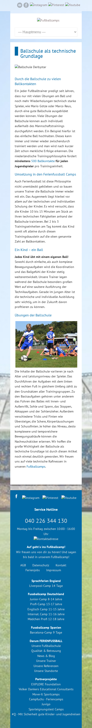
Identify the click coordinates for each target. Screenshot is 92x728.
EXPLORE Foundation (46, 684)
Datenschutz (40, 565)
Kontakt (61, 565)
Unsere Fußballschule (46, 646)
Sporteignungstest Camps (46, 709)
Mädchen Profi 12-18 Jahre (46, 619)
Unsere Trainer (46, 661)
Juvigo (46, 704)
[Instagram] (38, 4)
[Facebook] (26, 5)
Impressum (53, 570)
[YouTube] (72, 4)
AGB (23, 565)
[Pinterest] (56, 4)
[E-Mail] (19, 5)
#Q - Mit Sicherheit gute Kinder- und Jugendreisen (46, 714)
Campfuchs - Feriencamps (46, 699)
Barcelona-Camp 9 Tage (46, 632)
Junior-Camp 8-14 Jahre (46, 599)
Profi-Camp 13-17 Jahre (46, 604)
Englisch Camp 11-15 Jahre (46, 609)
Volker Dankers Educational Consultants (46, 689)
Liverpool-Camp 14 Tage (46, 586)
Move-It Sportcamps (46, 694)
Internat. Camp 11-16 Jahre (46, 614)
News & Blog (46, 656)
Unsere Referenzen (46, 666)
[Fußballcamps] (48, 20)
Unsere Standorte (46, 671)
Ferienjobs (32, 570)
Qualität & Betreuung (46, 651)
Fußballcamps (36, 466)
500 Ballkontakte (43, 161)
